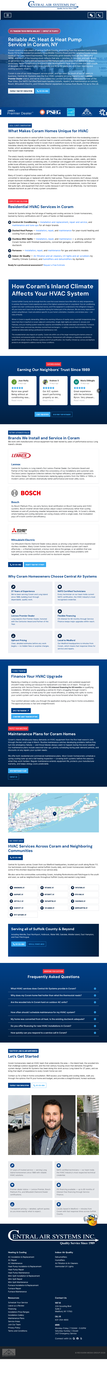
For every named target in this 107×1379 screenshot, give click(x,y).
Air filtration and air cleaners (48, 256)
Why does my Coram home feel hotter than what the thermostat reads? (46, 995)
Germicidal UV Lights (64, 1266)
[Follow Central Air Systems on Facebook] (77, 1338)
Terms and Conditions (17, 1331)
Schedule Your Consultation (19, 1085)
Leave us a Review (16, 1305)
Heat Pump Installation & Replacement (24, 1266)
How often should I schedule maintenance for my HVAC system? (43, 1012)
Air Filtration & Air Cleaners (66, 1263)
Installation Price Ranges (18, 1312)
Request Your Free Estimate (35, 564)
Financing (12, 1309)
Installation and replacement (54, 222)
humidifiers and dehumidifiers (57, 259)
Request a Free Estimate (54, 265)
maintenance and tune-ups (25, 225)
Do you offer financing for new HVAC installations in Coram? (41, 1026)
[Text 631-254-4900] (91, 15)
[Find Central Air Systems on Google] (74, 1338)
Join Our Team (14, 1324)
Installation (41, 230)
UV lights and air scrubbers (76, 256)
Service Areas (14, 1321)
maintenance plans (20, 747)
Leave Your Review (42, 414)
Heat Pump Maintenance (18, 1273)
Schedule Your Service (18, 1302)
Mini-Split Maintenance (18, 1282)
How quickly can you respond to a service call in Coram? (39, 1032)
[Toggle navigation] (7, 15)
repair (51, 230)
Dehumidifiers (61, 1257)
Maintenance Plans (16, 1318)
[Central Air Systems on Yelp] (81, 1338)
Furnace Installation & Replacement (23, 1285)
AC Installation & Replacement (21, 1257)
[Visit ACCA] (72, 112)
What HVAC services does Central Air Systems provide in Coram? (43, 988)
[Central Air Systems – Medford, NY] (53, 5)
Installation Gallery (16, 1315)
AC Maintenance (15, 1263)
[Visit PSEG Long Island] (35, 112)
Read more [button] (16, 400)
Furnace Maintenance (17, 1291)
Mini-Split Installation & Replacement (24, 1276)
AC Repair (12, 1260)
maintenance (65, 230)
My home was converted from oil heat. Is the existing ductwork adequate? (48, 1019)
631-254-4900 (43, 91)
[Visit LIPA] (92, 112)
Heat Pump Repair (16, 1269)
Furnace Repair (14, 1288)
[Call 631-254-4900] (99, 15)
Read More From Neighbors (62, 414)
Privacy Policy (14, 1328)
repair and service (78, 222)
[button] (8, 391)
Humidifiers (60, 1260)
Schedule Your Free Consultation (21, 91)
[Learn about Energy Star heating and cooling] (56, 112)
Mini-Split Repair (15, 1279)
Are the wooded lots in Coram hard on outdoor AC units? (39, 1002)
